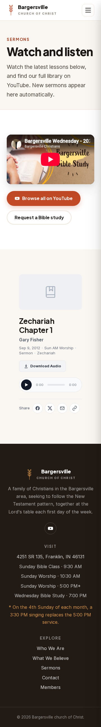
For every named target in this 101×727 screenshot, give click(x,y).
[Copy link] (75, 408)
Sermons (50, 668)
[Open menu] (88, 10)
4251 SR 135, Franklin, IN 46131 (50, 556)
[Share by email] (62, 408)
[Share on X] (50, 408)
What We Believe (51, 658)
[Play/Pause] (26, 384)
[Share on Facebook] (38, 408)
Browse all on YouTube (47, 198)
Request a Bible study (39, 217)
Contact (50, 677)
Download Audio (45, 366)
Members (50, 687)
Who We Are (50, 648)
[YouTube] (50, 528)
